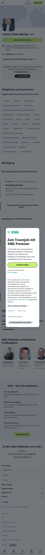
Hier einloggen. (13, 272)
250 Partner (26, 280)
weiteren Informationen (20, 300)
